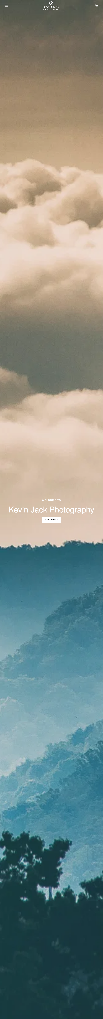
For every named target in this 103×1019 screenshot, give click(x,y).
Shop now (50, 519)
